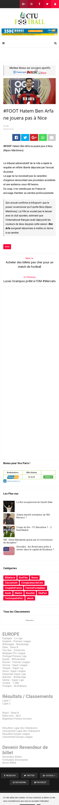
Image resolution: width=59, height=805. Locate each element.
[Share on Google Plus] (34, 137)
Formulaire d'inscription (15, 759)
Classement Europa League (17, 736)
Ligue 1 (6, 700)
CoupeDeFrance (13, 588)
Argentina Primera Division (17, 718)
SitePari (42, 593)
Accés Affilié (9, 762)
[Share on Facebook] (16, 137)
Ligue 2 (6, 703)
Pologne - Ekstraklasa (14, 685)
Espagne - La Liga (12, 638)
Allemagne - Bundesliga (15, 644)
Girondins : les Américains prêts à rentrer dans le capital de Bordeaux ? (35, 548)
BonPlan (23, 577)
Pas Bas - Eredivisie (13, 650)
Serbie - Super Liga (13, 680)
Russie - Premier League (16, 662)
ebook (30, 598)
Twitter (30, 775)
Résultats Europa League (16, 733)
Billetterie (10, 577)
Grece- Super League (14, 671)
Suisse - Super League (15, 665)
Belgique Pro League (13, 653)
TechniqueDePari (14, 598)
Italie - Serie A (10, 647)
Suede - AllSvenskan (13, 659)
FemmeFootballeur (35, 588)
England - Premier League (16, 641)
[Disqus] (29, 331)
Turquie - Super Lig (12, 668)
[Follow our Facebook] (39, 4)
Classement (11, 582)
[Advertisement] (30, 54)
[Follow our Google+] (24, 4)
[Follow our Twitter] (47, 4)
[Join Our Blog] (55, 4)
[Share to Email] (52, 137)
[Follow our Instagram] (31, 4)
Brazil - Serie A (10, 712)
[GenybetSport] (29, 34)
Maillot (18, 593)
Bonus (34, 577)
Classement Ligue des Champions (21, 730)
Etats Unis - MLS (11, 715)
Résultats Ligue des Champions (19, 727)
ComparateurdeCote (32, 582)
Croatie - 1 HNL (10, 682)
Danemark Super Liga (14, 674)
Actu (7, 246)
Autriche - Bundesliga (14, 677)
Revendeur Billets (12, 756)
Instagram (20, 782)
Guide (8, 593)
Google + (50, 775)
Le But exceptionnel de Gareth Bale (34, 502)
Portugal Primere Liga (14, 656)
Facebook (11, 775)
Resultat (30, 593)
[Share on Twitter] (25, 137)
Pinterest (41, 782)
